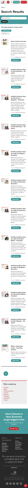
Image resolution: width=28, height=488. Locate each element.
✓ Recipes (6, 392)
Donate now (23, 2)
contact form (14, 467)
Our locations (18, 442)
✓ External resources (8, 391)
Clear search (6, 30)
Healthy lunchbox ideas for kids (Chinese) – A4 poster (18, 71)
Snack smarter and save (18, 41)
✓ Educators (6, 396)
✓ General (6, 387)
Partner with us (18, 449)
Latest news (18, 445)
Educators (4, 448)
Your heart (4, 444)
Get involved (5, 449)
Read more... (16, 60)
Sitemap (22, 479)
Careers (17, 441)
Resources (6, 394)
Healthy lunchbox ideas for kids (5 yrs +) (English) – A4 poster (18, 98)
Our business (18, 444)
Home (2, 7)
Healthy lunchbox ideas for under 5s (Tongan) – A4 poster (18, 153)
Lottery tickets (16, 2)
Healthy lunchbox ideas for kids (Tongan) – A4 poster (18, 321)
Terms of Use (11, 479)
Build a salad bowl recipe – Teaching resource (17, 348)
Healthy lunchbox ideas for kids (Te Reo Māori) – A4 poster (18, 294)
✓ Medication (7, 398)
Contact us (17, 447)
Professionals (5, 446)
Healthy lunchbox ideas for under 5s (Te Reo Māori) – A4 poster (18, 238)
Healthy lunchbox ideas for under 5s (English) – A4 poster (18, 267)
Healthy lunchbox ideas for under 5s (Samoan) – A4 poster (18, 210)
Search (4, 21)
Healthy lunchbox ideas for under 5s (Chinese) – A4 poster (18, 181)
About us (4, 451)
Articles (5, 389)
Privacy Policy (17, 479)
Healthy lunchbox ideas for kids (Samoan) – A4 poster (18, 126)
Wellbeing (4, 443)
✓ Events (6, 400)
